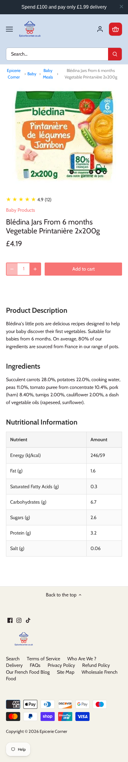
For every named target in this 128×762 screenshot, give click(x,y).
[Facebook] (10, 620)
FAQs (35, 665)
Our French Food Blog (28, 672)
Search (13, 659)
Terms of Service (43, 659)
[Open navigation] (9, 29)
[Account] (100, 29)
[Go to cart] (115, 29)
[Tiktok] (28, 620)
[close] (121, 6)
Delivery (14, 665)
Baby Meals (48, 74)
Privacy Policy (61, 665)
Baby (31, 73)
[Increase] (35, 269)
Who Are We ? (81, 659)
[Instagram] (18, 620)
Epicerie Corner (14, 74)
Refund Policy (96, 665)
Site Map (65, 672)
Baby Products (20, 210)
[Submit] (115, 54)
